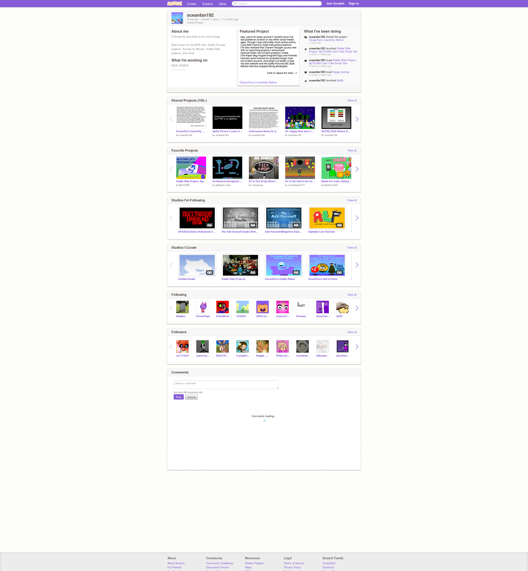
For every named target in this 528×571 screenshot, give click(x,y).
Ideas (222, 3)
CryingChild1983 (243, 355)
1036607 (241, 316)
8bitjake (180, 316)
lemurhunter (323, 316)
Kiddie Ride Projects (233, 279)
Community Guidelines (219, 563)
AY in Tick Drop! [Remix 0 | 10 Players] (264, 181)
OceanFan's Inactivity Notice (258, 82)
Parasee (301, 316)
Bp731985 (184, 185)
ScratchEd (329, 563)
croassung (257, 185)
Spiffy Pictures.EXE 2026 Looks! (326, 81)
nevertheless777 (296, 185)
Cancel (191, 397)
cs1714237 (182, 355)
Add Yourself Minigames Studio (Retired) (283, 231)
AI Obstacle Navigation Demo (227, 181)
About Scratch (176, 563)
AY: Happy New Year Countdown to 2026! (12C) (300, 131)
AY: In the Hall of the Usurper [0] (300, 181)
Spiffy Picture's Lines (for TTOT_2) (227, 131)
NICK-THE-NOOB (223, 355)
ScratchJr (328, 567)
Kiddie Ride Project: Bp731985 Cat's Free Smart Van (333, 49)
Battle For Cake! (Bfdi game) (336, 181)
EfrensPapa (203, 316)
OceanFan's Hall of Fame (322, 279)
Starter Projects (254, 563)
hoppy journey (341, 72)
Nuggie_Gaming (263, 355)
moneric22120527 (283, 316)
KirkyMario (222, 316)
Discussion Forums (217, 567)
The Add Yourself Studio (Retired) (240, 231)
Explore (207, 3)
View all (352, 100)
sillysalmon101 (323, 355)
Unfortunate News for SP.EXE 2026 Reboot (264, 131)
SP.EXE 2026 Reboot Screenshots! (336, 131)
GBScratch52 (263, 316)
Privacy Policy (292, 567)
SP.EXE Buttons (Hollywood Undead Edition (196, 231)
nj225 (339, 316)
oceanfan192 (185, 135)
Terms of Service (294, 563)
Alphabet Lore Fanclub (321, 231)
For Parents (174, 567)
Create (191, 3)
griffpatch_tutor (223, 185)
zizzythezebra (343, 355)
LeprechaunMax (203, 355)
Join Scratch (335, 3)
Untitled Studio (186, 279)
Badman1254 (331, 185)
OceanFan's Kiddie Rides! (280, 279)
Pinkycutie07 (283, 355)
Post (179, 397)
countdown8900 (303, 355)
